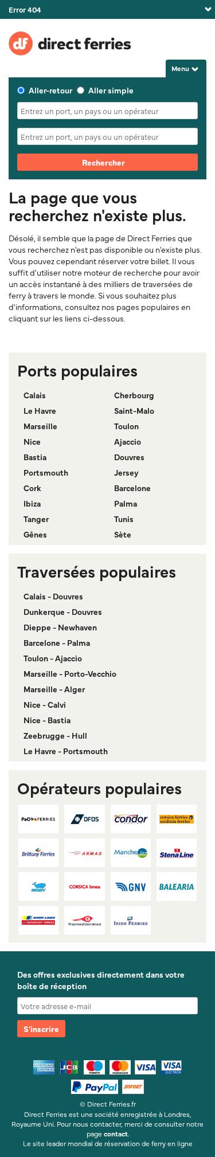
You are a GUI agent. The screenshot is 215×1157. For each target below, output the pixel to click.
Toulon (126, 426)
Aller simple (111, 90)
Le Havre (40, 410)
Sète (122, 534)
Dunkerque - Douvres (63, 611)
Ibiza (32, 503)
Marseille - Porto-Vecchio (70, 673)
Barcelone (132, 487)
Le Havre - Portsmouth (66, 750)
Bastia (35, 456)
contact (116, 1133)
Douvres (129, 456)
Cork (32, 487)
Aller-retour (50, 90)
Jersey (126, 472)
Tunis (124, 518)
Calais (35, 395)
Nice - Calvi (45, 704)
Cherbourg (134, 395)
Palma (125, 503)
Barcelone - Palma (57, 642)
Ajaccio (127, 441)
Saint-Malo (134, 410)
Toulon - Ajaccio (53, 658)
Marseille (40, 426)
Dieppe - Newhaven (60, 627)
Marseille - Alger (54, 689)
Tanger (36, 518)
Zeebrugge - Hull (55, 735)
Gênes (35, 534)
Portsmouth (46, 472)
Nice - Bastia (47, 719)
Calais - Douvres (53, 596)
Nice (32, 441)
